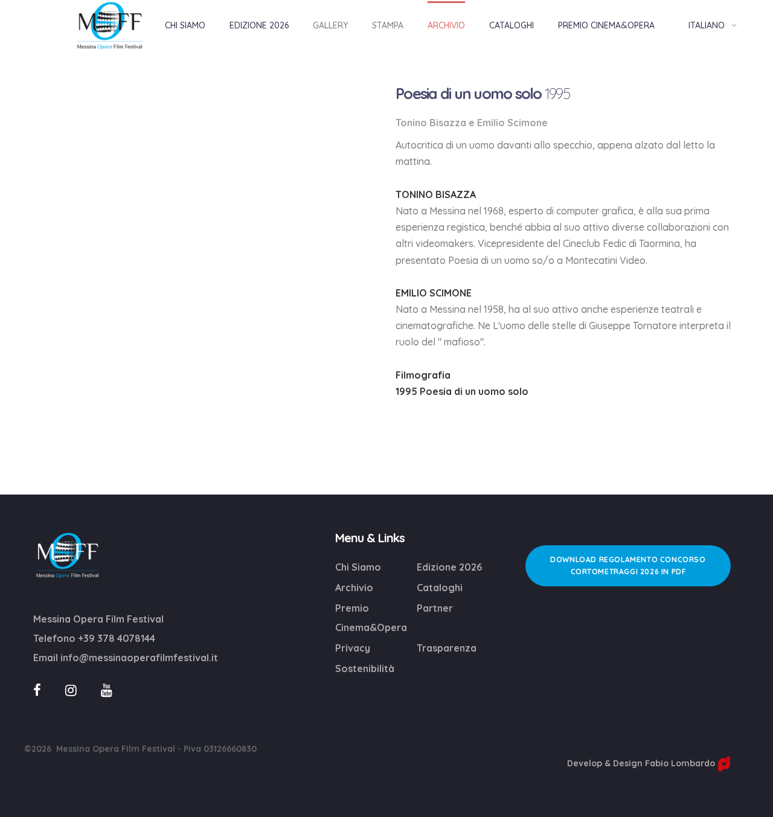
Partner (435, 608)
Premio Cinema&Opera (371, 617)
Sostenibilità (364, 668)
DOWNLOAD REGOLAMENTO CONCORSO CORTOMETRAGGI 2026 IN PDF (627, 565)
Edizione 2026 (449, 567)
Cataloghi (440, 588)
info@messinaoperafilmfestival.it (139, 658)
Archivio (354, 588)
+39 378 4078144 (116, 638)
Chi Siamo (358, 567)
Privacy (352, 648)
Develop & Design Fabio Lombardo (642, 763)
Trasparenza (446, 648)
